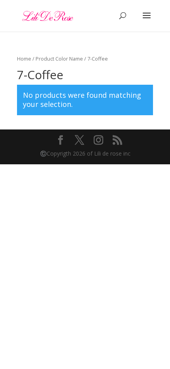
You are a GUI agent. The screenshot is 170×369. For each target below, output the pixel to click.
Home (24, 58)
